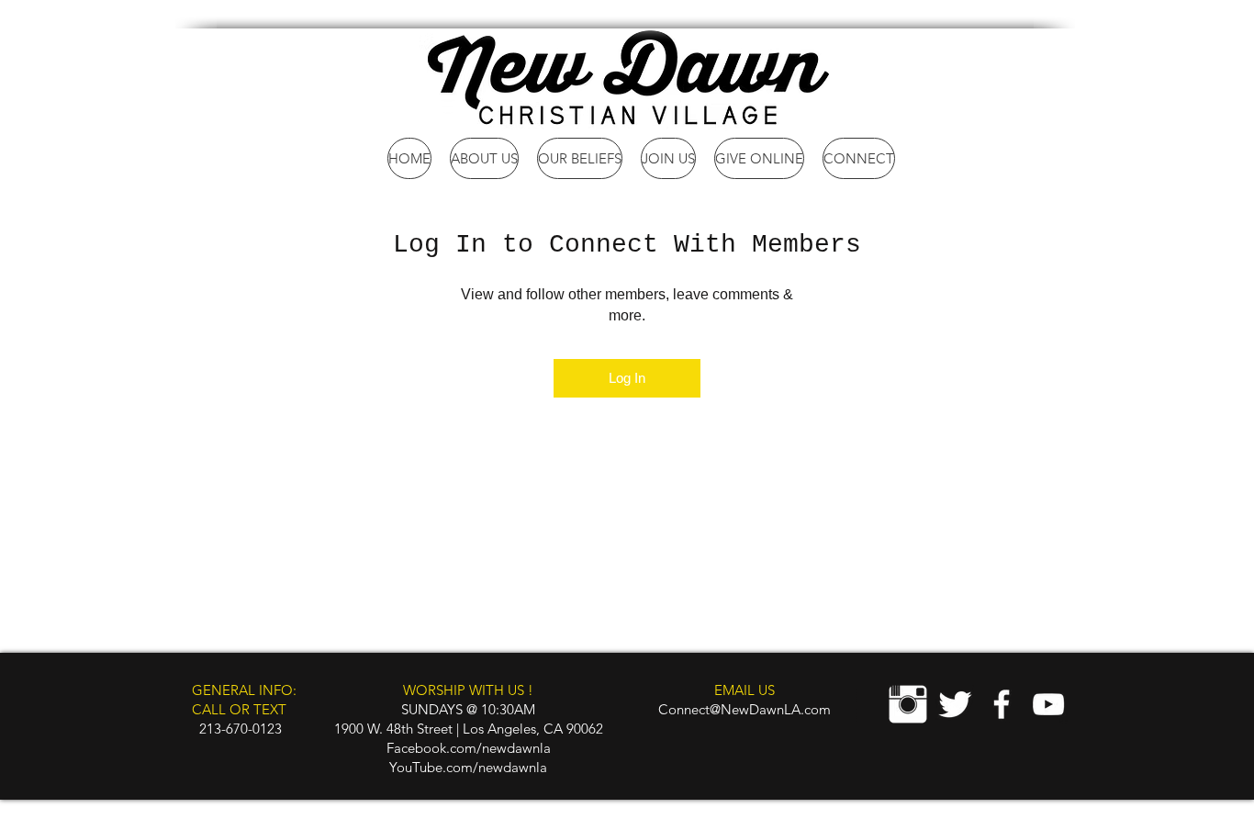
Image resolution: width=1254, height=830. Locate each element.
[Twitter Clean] (954, 704)
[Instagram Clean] (908, 704)
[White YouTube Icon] (1048, 704)
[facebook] (1001, 704)
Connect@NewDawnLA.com (744, 709)
